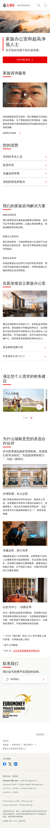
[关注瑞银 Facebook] (4, 764)
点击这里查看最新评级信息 (26, 650)
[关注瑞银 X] (10, 764)
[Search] (39, 5)
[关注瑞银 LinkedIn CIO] (15, 764)
